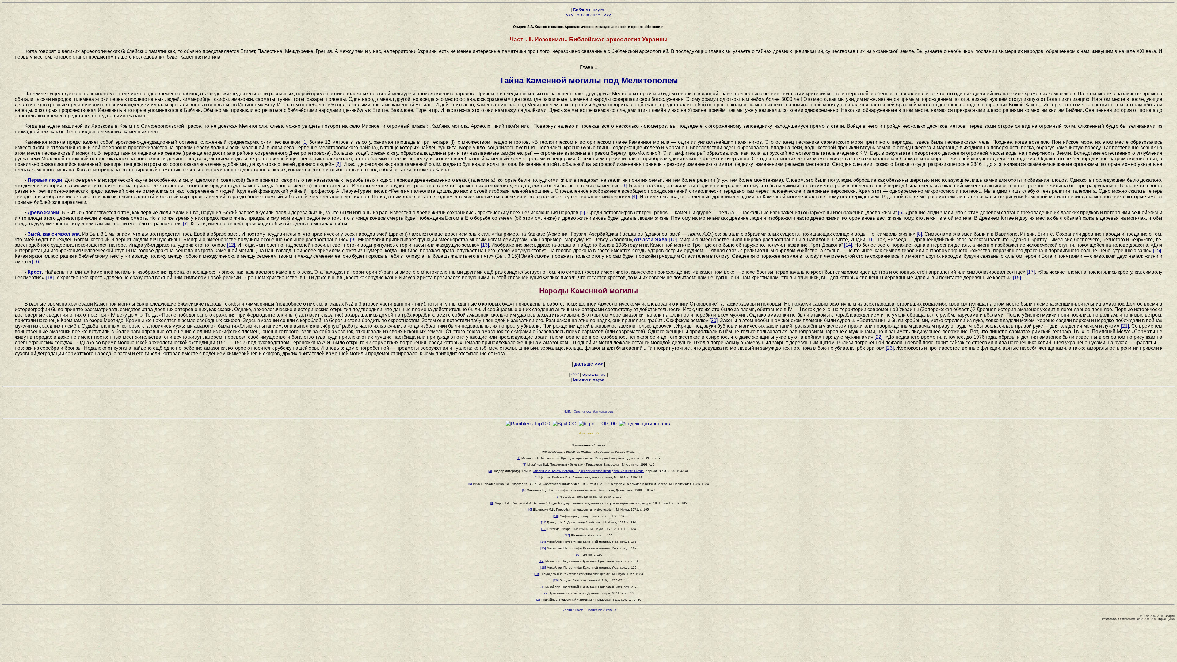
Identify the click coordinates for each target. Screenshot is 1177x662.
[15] (1157, 250)
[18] (50, 277)
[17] (1031, 272)
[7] (185, 223)
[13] (485, 245)
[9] (352, 239)
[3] (624, 185)
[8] (919, 234)
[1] (304, 142)
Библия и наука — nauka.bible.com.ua (588, 609)
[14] (848, 245)
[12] (231, 245)
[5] (582, 212)
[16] (36, 261)
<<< (569, 14)
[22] (878, 337)
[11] (870, 239)
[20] (714, 320)
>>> (607, 14)
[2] (338, 164)
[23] (890, 348)
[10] (673, 239)
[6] (900, 212)
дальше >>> (588, 364)
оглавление (588, 14)
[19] (1017, 277)
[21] (1125, 326)
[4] (634, 196)
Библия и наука (588, 9)
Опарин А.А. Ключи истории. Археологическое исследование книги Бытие (588, 471)
